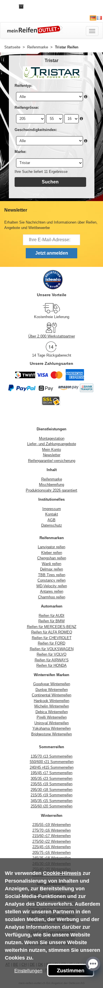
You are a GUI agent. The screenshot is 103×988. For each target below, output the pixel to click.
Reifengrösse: (27, 107)
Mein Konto (51, 449)
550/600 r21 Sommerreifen (52, 762)
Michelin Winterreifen (51, 706)
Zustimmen (70, 970)
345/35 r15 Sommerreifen (51, 801)
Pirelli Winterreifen (52, 717)
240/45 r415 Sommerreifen (52, 767)
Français (99, 18)
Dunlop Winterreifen (51, 690)
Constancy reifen (51, 580)
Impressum (51, 509)
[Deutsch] (93, 18)
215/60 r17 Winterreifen (51, 836)
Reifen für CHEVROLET (52, 638)
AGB (51, 520)
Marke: (20, 152)
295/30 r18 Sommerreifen (51, 789)
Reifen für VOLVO (51, 654)
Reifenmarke (51, 479)
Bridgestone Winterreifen (51, 734)
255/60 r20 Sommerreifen (51, 806)
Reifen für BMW (51, 621)
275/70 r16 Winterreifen (51, 830)
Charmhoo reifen (51, 597)
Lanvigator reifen (51, 547)
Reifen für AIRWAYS (52, 660)
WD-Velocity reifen (51, 586)
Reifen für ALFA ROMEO (51, 632)
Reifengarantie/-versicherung (51, 461)
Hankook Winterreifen (51, 701)
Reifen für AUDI (51, 615)
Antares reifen (51, 591)
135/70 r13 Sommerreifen (51, 756)
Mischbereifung (51, 484)
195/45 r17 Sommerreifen (51, 773)
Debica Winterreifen (51, 712)
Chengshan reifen (51, 558)
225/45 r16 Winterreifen (51, 847)
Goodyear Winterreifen (51, 684)
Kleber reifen (51, 553)
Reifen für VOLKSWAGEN (52, 649)
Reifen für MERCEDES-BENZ (51, 627)
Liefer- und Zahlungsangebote (51, 444)
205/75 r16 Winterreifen (51, 852)
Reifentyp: (23, 85)
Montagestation (51, 438)
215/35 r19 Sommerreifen (51, 795)
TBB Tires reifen (51, 575)
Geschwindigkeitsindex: (36, 130)
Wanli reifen (51, 564)
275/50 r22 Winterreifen (51, 841)
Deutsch (93, 18)
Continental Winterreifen (51, 695)
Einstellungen (28, 970)
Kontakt (51, 514)
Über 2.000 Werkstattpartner (51, 336)
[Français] (99, 18)
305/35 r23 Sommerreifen (51, 778)
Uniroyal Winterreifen (51, 723)
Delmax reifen (51, 569)
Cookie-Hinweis (62, 873)
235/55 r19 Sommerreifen (51, 784)
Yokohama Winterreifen (51, 728)
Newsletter (51, 455)
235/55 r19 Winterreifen (51, 825)
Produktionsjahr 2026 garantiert (51, 490)
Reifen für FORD (51, 643)
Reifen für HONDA (51, 665)
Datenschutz (51, 525)
